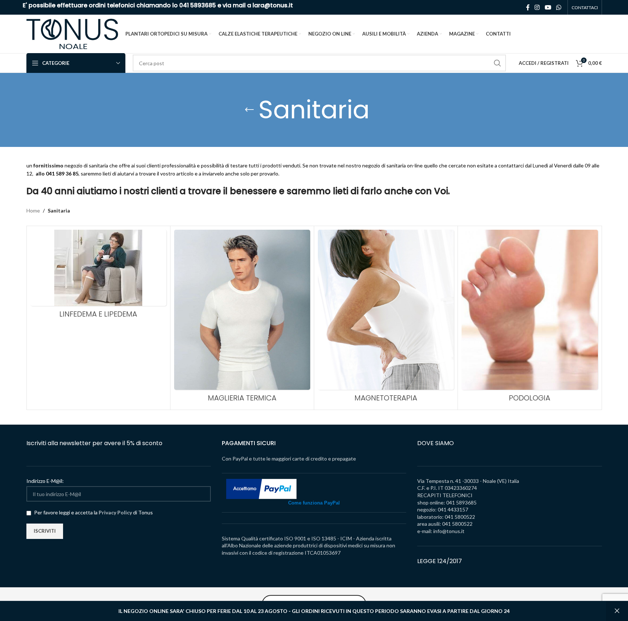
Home (33, 210)
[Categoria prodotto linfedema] (98, 276)
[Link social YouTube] (548, 7)
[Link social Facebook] (528, 7)
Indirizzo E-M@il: (45, 481)
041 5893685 (197, 5)
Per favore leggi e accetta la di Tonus (93, 512)
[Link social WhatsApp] (558, 7)
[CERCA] (497, 63)
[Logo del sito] (72, 33)
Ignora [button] (617, 611)
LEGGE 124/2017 (439, 561)
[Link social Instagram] (537, 7)
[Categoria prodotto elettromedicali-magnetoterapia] (386, 318)
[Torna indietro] (249, 110)
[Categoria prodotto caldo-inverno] (242, 318)
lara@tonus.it (273, 5)
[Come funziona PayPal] (261, 488)
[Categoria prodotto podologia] (530, 318)
